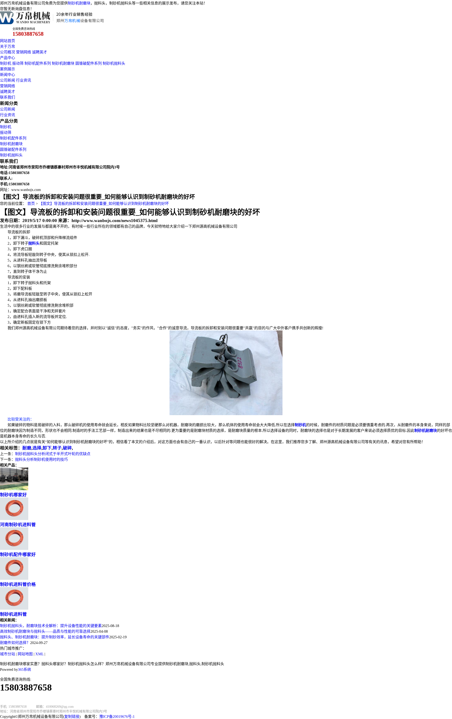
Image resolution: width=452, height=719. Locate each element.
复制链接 (71, 717)
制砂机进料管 (13, 614)
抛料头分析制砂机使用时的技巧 (41, 459)
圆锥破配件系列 (88, 63)
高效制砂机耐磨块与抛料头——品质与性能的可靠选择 (45, 631)
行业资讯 (23, 80)
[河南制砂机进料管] (14, 519)
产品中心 (7, 58)
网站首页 (7, 41)
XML (39, 654)
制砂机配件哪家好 (18, 554)
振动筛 (18, 63)
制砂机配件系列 (37, 63)
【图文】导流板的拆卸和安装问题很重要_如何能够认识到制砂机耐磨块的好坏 (104, 204)
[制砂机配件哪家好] (14, 549)
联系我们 (7, 97)
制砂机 (5, 63)
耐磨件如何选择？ (15, 643)
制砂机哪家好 (13, 494)
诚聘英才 (39, 52)
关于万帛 (7, 46)
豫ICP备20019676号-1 (117, 717)
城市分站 (7, 654)
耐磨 (26, 447)
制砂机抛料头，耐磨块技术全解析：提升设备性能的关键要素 (51, 626)
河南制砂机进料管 (18, 524)
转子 (57, 447)
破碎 (67, 447)
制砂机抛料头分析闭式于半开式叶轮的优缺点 (52, 454)
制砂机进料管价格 (18, 584)
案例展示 (7, 69)
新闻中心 (7, 75)
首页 (31, 204)
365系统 (24, 669)
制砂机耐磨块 (79, 3)
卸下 (47, 447)
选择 (36, 447)
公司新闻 (7, 80)
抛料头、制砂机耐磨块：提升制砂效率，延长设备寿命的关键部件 (54, 637)
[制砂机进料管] (14, 608)
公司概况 (7, 52)
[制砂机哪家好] (14, 489)
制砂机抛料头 (114, 63)
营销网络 (23, 52)
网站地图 (25, 654)
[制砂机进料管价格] (14, 578)
